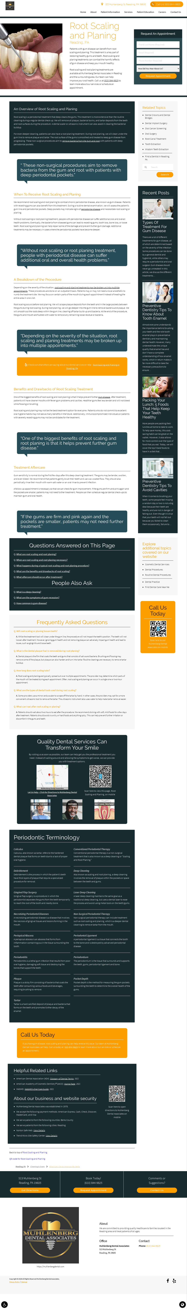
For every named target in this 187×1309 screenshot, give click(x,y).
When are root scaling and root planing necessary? (41, 560)
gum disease (104, 396)
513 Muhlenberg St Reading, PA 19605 (125, 4)
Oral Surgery (151, 133)
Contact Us (175, 12)
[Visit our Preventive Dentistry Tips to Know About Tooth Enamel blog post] (157, 302)
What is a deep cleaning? (28, 591)
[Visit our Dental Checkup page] (40, 818)
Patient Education (145, 12)
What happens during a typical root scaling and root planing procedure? (52, 565)
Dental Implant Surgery (156, 123)
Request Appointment (93, 1190)
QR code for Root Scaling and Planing (27, 1158)
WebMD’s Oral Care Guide (37, 1089)
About (93, 12)
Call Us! (168, 4)
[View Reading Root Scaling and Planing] (31, 88)
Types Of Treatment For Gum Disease (154, 226)
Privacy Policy (14, 1282)
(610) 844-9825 (111, 80)
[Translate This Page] (182, 1304)
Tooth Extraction (153, 144)
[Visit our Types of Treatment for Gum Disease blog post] (157, 218)
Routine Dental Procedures (158, 574)
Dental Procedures (154, 569)
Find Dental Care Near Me (157, 587)
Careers (162, 12)
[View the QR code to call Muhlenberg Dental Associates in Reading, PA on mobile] (158, 636)
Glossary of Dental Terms (62, 1078)
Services (128, 12)
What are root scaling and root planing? (36, 554)
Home (83, 12)
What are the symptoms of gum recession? (37, 597)
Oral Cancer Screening (155, 128)
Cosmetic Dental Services (157, 564)
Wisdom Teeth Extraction (157, 149)
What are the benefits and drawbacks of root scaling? (43, 571)
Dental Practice (152, 581)
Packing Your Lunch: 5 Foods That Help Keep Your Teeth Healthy (156, 408)
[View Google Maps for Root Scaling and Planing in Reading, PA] (52, 788)
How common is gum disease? (31, 603)
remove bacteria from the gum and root (81, 140)
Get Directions (29, 1190)
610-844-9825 (71, 1047)
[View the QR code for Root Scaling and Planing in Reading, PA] (100, 786)
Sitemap (24, 1282)
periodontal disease (90, 209)
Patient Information (110, 12)
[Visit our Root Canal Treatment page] (104, 818)
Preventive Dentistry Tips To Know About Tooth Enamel (157, 312)
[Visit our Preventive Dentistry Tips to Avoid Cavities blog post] (157, 477)
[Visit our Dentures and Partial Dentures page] (72, 818)
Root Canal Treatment (155, 138)
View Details (39, 1130)
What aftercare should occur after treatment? (39, 577)
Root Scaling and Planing (35, 1152)
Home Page (69, 1083)
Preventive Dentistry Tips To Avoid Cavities (157, 485)
